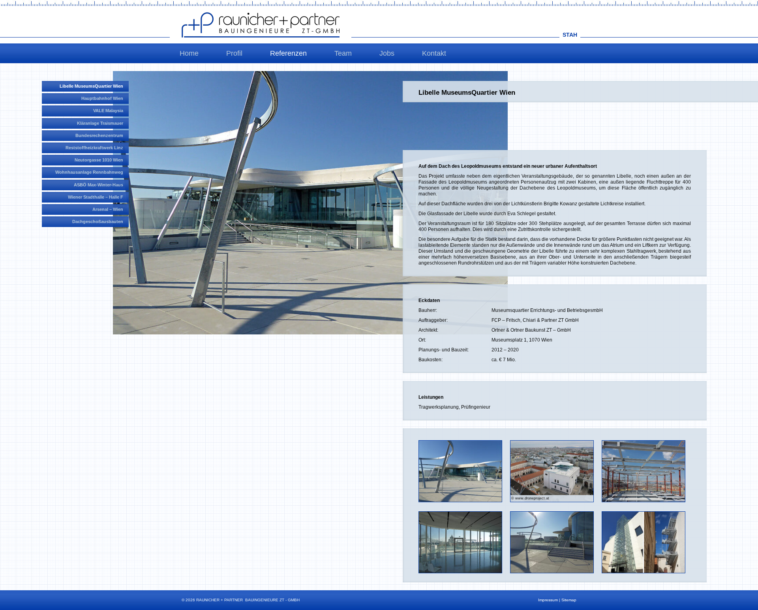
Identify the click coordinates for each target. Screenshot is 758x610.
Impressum (548, 600)
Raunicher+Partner (261, 25)
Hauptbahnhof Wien (102, 98)
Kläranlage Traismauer (100, 123)
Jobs (386, 53)
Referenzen (288, 53)
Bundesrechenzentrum (99, 135)
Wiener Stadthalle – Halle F (95, 197)
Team (343, 53)
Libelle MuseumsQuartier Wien (91, 86)
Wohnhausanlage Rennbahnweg (89, 172)
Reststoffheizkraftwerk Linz (94, 147)
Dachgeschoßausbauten (97, 221)
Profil (234, 53)
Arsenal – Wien (107, 209)
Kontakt (434, 53)
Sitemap (568, 600)
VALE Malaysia (108, 110)
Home (189, 53)
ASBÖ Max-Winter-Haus (98, 184)
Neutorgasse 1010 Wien (99, 160)
